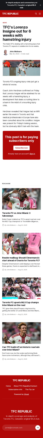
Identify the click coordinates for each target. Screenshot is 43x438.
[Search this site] (36, 13)
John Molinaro (16, 51)
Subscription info (15, 389)
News (5, 22)
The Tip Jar (30, 389)
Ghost (26, 394)
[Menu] (40, 13)
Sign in (32, 154)
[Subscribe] (37, 427)
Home (8, 386)
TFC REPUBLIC (10, 13)
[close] (40, 5)
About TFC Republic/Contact (25, 386)
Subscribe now (21, 148)
